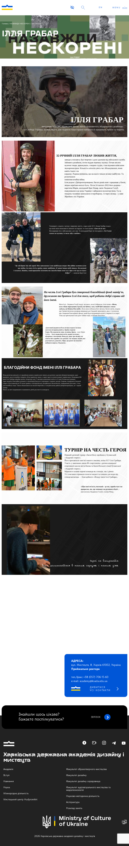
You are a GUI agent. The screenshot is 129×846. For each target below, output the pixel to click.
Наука (6, 787)
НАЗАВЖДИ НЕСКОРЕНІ (20, 24)
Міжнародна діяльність (16, 793)
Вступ (6, 775)
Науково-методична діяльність (82, 796)
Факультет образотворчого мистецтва (86, 769)
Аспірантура (72, 802)
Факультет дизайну (76, 775)
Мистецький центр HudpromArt (20, 799)
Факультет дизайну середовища (83, 781)
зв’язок (95, 717)
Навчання (8, 781)
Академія (8, 769)
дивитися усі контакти (100, 689)
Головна (5, 24)
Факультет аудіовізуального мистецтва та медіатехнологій (88, 788)
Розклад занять (74, 808)
